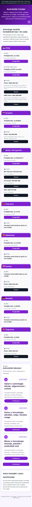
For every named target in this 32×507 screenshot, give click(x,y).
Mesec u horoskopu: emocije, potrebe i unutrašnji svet (14, 443)
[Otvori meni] (29, 22)
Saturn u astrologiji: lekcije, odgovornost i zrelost (14, 386)
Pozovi (16, 92)
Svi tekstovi (16, 464)
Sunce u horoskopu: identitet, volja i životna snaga (15, 414)
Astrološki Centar (16, 9)
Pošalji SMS (16, 61)
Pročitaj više (16, 401)
